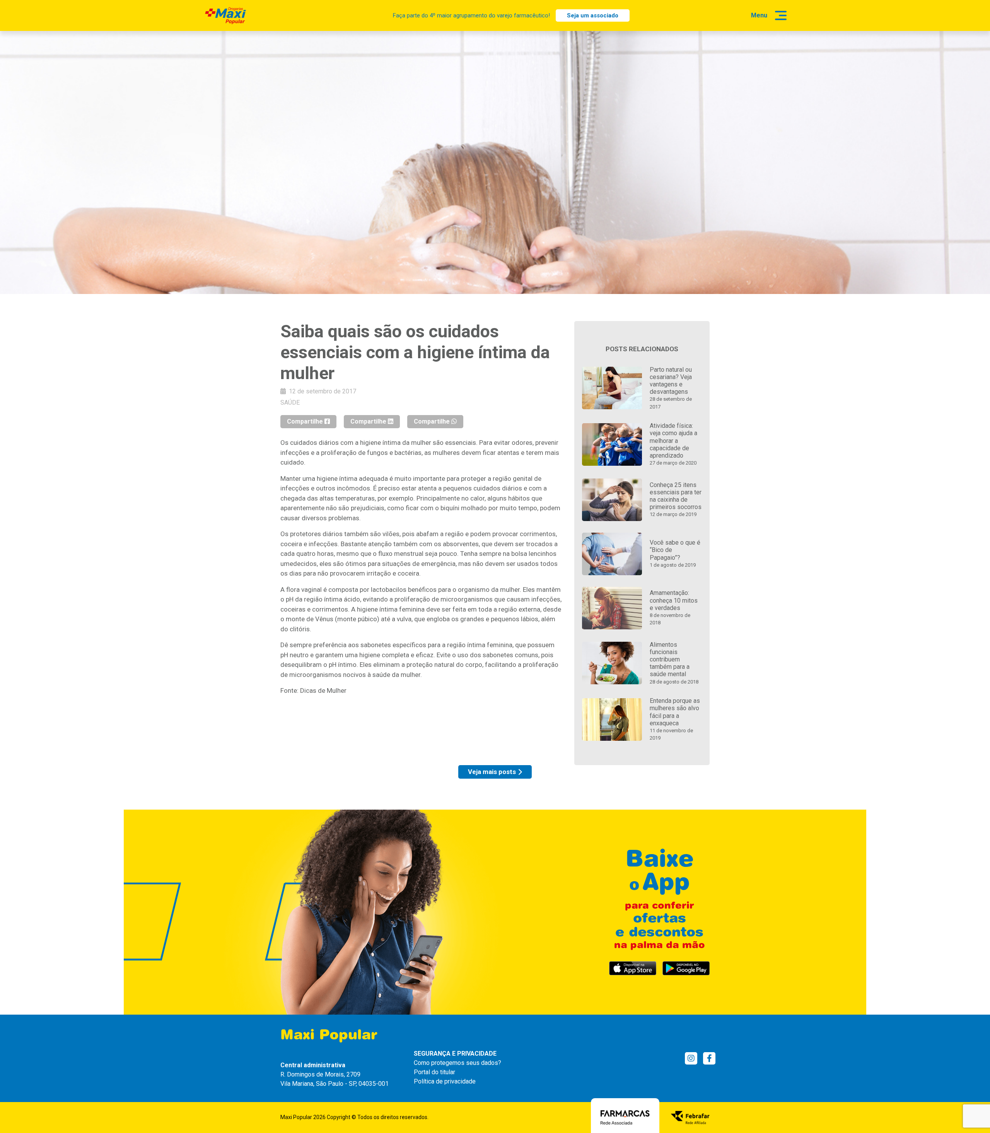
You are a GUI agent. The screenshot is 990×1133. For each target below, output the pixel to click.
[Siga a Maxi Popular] (691, 1058)
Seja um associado (592, 15)
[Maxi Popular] (225, 15)
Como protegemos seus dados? (457, 1062)
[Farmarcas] (625, 1117)
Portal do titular (434, 1072)
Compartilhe (305, 421)
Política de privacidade (445, 1081)
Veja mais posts (492, 772)
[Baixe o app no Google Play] (686, 968)
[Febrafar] (690, 1117)
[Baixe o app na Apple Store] (632, 968)
